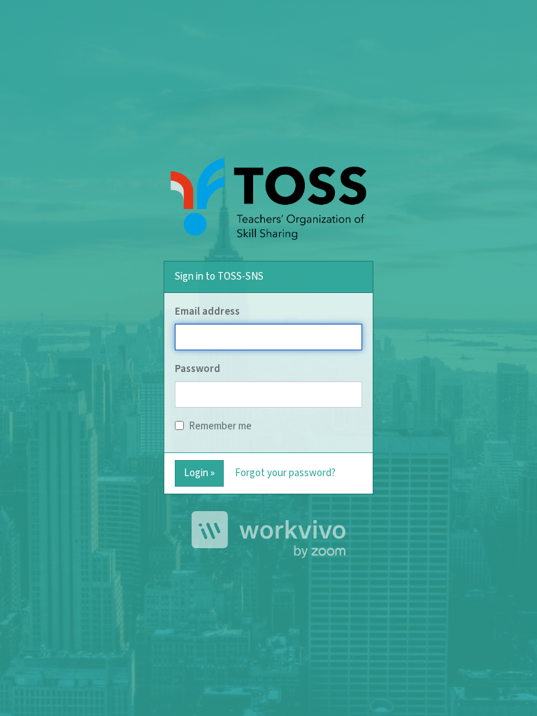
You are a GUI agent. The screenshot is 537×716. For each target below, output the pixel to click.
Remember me (220, 426)
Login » (199, 473)
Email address (207, 311)
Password (197, 368)
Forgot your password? (285, 473)
